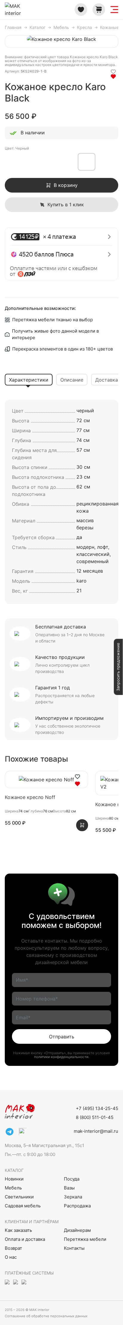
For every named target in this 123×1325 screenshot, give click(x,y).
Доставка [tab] (106, 380)
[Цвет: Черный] (13, 161)
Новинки (14, 1179)
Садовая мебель (23, 1206)
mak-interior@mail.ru (96, 1131)
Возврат (13, 1248)
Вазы (69, 1188)
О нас (11, 1257)
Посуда (71, 1179)
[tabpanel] (61, 502)
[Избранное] (81, 9)
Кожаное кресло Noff (30, 797)
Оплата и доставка (25, 1239)
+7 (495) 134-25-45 (97, 1108)
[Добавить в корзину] (82, 825)
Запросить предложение (118, 667)
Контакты (74, 1248)
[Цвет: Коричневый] (104, 161)
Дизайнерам (77, 1230)
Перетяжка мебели (85, 1239)
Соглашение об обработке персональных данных (46, 1316)
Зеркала (73, 1197)
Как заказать (18, 1230)
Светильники (19, 1197)
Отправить (61, 1037)
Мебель (13, 1188)
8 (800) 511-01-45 (94, 1117)
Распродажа (77, 1206)
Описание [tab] (71, 380)
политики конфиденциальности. (61, 1057)
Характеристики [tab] (28, 380)
